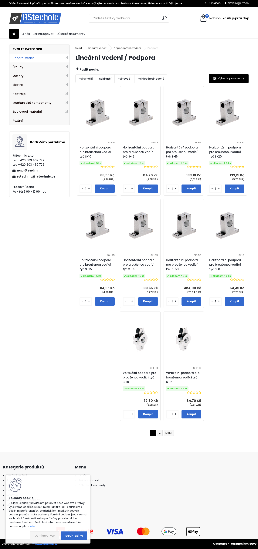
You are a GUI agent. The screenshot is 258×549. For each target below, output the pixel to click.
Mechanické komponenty (31, 103)
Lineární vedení (24, 58)
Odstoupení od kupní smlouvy (234, 544)
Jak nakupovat (43, 34)
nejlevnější (86, 79)
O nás (26, 34)
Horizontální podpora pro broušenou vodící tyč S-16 (182, 151)
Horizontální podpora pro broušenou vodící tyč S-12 (138, 151)
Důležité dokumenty (71, 34)
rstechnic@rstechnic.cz (36, 176)
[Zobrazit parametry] (229, 78)
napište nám (27, 170)
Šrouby (17, 67)
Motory (17, 76)
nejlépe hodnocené (150, 79)
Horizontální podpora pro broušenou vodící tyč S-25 (95, 264)
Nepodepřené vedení (127, 48)
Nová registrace (238, 3)
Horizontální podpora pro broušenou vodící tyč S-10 (95, 151)
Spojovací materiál (27, 111)
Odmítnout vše (45, 535)
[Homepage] (14, 34)
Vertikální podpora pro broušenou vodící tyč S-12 (182, 377)
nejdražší (105, 79)
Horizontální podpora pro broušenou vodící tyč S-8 (225, 264)
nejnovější (124, 79)
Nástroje (18, 94)
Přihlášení (215, 3)
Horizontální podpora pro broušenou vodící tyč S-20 (225, 151)
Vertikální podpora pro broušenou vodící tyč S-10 (139, 377)
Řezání (17, 120)
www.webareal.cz (45, 544)
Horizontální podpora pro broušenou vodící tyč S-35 (138, 264)
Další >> (169, 433)
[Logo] (35, 18)
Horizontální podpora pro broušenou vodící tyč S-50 (182, 264)
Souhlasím (74, 536)
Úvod (78, 48)
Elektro (17, 85)
